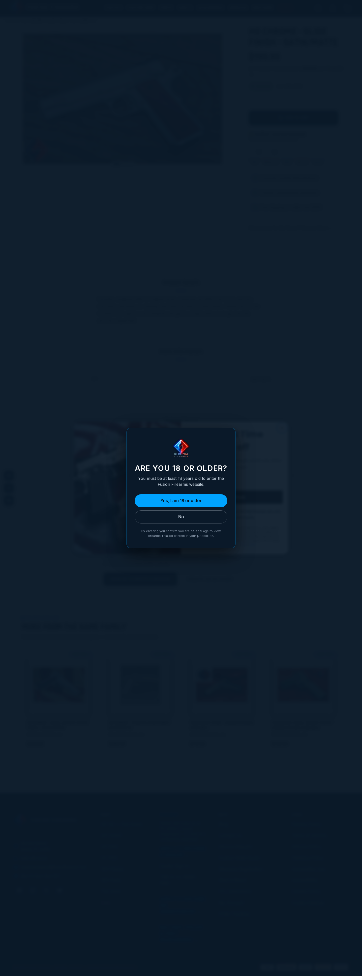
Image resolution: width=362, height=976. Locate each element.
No (181, 516)
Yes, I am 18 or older (181, 500)
